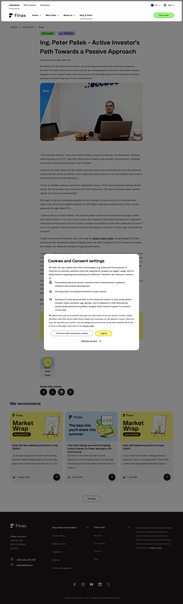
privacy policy (88, 326)
